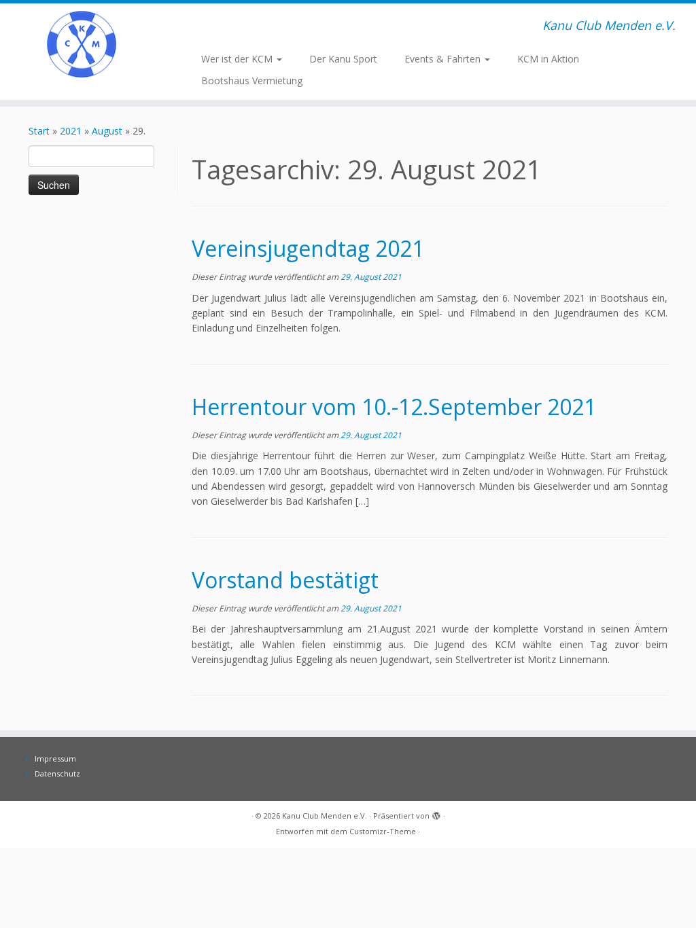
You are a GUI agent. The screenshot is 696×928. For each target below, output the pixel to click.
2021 (71, 130)
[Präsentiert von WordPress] (436, 813)
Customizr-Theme (382, 831)
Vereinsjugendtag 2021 (308, 248)
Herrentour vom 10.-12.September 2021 (394, 406)
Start (39, 130)
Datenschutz (57, 773)
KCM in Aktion (548, 58)
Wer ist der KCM (238, 58)
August (107, 130)
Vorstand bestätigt (285, 579)
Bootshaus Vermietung (251, 80)
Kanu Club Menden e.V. (324, 815)
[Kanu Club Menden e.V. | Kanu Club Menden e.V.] (81, 44)
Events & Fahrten (443, 58)
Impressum (55, 758)
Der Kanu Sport (343, 58)
